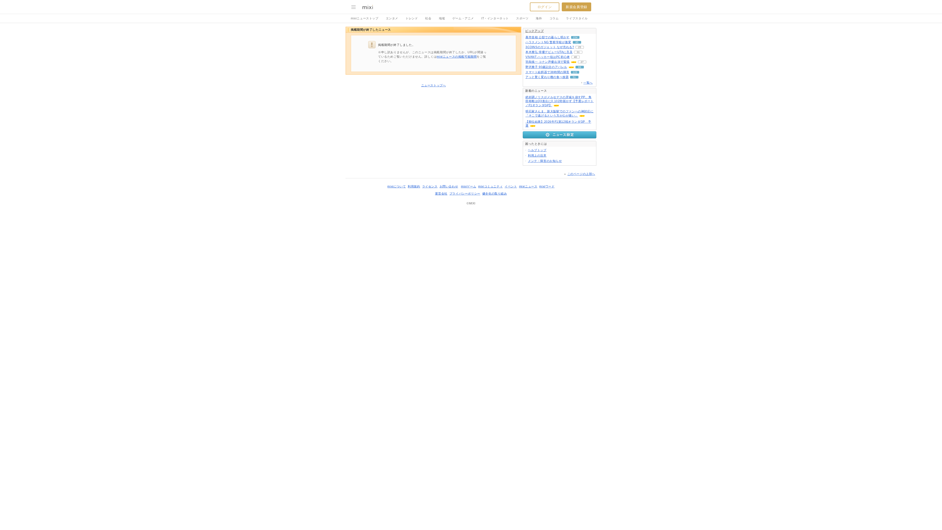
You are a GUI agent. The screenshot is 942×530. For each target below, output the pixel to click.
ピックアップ (534, 31)
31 (578, 52)
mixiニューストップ (365, 18)
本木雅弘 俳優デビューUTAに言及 (549, 52)
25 (579, 47)
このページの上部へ (581, 174)
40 (575, 57)
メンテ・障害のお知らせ (545, 161)
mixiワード (546, 186)
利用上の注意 (537, 155)
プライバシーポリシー (464, 193)
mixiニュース (528, 186)
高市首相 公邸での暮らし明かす (547, 37)
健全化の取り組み (494, 193)
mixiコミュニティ (490, 186)
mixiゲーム (468, 186)
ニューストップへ (433, 85)
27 (582, 62)
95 (577, 42)
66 (579, 67)
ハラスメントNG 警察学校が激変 (548, 42)
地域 (442, 18)
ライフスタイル (577, 18)
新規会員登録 (576, 7)
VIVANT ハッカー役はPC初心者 (547, 57)
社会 (428, 18)
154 (575, 37)
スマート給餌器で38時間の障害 (547, 72)
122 (575, 72)
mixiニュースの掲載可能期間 (457, 56)
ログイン (544, 7)
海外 (539, 18)
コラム (554, 18)
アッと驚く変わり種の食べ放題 (547, 77)
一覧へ (588, 82)
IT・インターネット (495, 18)
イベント (511, 186)
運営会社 (441, 193)
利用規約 (414, 186)
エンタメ (392, 18)
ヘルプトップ (537, 150)
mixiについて (396, 186)
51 (574, 77)
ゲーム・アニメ (463, 18)
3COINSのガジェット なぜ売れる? (549, 47)
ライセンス (430, 186)
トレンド (412, 18)
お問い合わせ (449, 186)
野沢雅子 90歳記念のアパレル (546, 67)
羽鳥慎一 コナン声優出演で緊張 (547, 62)
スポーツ (522, 18)
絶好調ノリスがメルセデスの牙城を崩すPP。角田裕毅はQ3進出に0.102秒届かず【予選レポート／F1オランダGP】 (559, 101)
